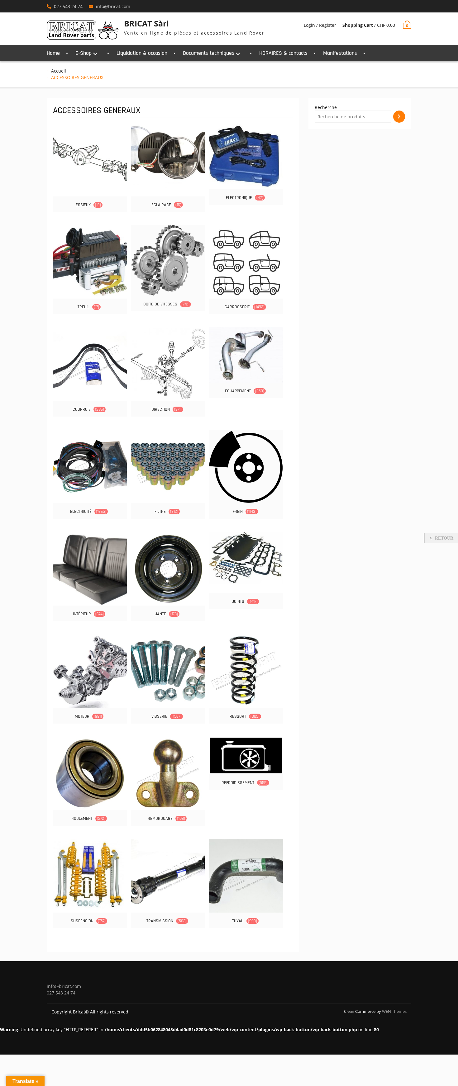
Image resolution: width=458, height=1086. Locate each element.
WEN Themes (394, 1011)
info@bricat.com (113, 6)
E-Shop (83, 53)
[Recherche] (399, 117)
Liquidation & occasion (142, 53)
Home (53, 53)
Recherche (326, 107)
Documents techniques (208, 53)
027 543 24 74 (68, 6)
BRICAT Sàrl (146, 23)
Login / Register (320, 25)
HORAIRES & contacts (283, 53)
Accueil (58, 71)
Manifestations (340, 53)
